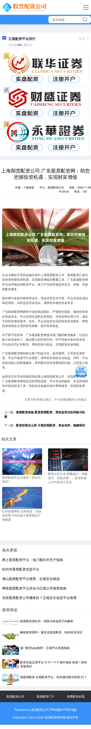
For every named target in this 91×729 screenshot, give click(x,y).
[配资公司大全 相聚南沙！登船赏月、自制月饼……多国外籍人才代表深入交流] (68, 459)
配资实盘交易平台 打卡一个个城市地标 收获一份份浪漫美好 (53, 664)
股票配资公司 (15, 696)
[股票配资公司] (25, 7)
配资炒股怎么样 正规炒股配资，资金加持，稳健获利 (50, 425)
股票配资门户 (45, 696)
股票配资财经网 (55, 717)
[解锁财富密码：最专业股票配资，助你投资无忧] (10, 634)
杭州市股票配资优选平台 (20, 569)
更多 (82, 38)
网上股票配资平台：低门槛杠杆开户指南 (32, 559)
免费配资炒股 (76, 696)
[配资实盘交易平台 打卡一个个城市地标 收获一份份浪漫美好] (10, 664)
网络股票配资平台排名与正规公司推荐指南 (34, 588)
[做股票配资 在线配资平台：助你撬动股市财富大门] (10, 679)
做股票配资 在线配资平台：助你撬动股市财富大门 (53, 677)
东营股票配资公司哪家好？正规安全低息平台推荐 (39, 597)
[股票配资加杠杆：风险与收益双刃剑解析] (10, 621)
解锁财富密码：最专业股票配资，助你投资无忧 (51, 632)
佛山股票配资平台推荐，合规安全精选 (31, 578)
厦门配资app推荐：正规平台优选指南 (45, 648)
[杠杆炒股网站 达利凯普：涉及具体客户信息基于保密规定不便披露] (22, 497)
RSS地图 (56, 709)
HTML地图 (69, 709)
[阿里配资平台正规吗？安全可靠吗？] (22, 461)
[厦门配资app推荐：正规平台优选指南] (10, 650)
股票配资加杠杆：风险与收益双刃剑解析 (46, 621)
